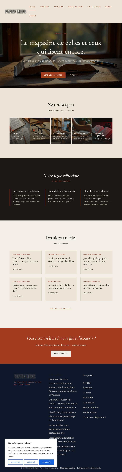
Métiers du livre (75, 7)
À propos (32, 16)
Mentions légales (67, 468)
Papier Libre (32, 468)
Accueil (32, 7)
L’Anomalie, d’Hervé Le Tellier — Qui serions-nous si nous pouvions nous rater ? (63, 403)
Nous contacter (61, 353)
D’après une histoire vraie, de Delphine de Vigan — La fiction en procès (62, 450)
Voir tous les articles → (61, 309)
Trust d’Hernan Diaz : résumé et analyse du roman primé (25, 261)
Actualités (58, 7)
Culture (108, 7)
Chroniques (44, 7)
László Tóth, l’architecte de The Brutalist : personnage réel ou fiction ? (62, 416)
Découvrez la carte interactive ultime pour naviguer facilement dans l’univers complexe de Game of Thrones (63, 387)
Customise (15, 462)
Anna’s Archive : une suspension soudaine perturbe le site (59, 429)
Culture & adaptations (94, 417)
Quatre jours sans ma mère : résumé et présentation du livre (25, 288)
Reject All (31, 462)
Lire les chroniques (53, 75)
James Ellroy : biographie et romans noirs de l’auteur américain (96, 261)
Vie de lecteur (93, 7)
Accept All (46, 462)
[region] (31, 453)
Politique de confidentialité (89, 468)
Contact (87, 392)
